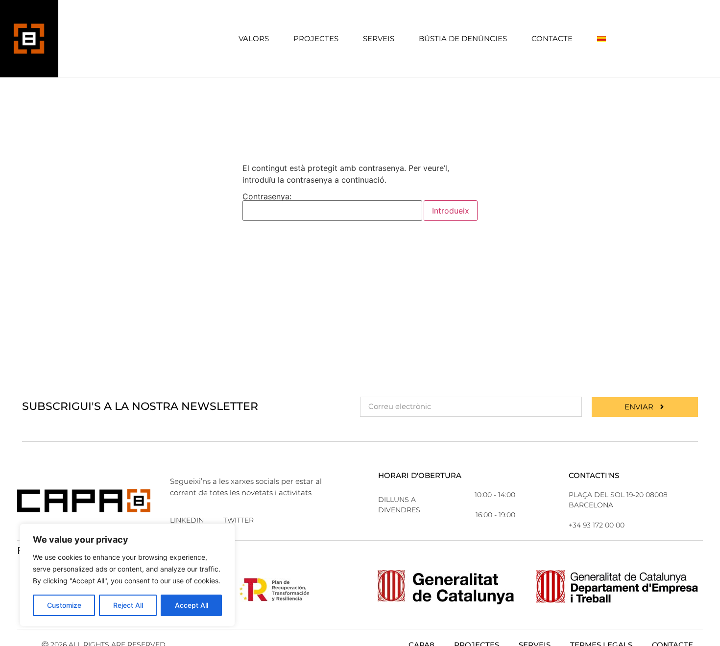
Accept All (191, 605)
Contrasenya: (266, 196)
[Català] (601, 38)
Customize (64, 605)
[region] (127, 575)
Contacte (552, 38)
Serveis (378, 38)
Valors (254, 38)
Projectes (315, 38)
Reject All (128, 605)
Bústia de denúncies (463, 38)
